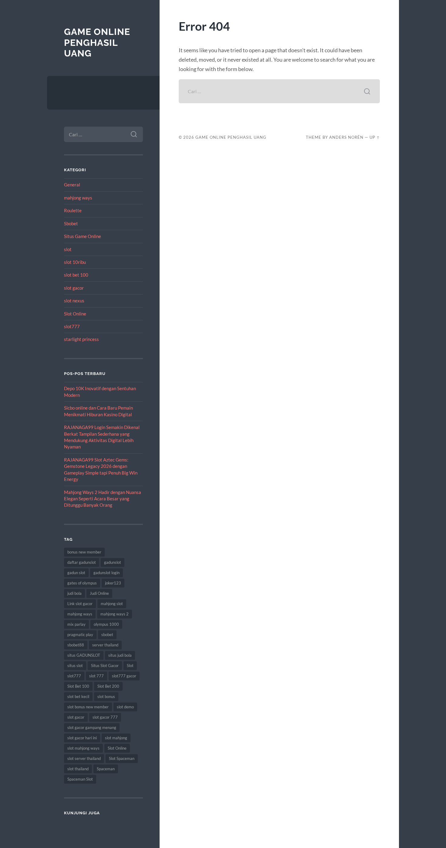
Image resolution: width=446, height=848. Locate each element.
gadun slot (76, 572)
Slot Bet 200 (108, 686)
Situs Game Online (82, 236)
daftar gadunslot (81, 562)
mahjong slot (112, 603)
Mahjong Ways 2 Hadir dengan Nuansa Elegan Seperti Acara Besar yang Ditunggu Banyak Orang (102, 498)
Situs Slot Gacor (105, 665)
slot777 (72, 326)
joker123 (113, 583)
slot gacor (74, 288)
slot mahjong (116, 737)
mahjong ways (78, 197)
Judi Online (99, 593)
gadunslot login (106, 572)
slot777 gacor (124, 675)
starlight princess (81, 339)
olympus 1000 (106, 624)
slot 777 (96, 675)
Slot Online (75, 313)
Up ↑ (375, 137)
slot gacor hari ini (82, 737)
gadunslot (112, 562)
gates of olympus (82, 583)
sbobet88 (75, 644)
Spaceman (106, 768)
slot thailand (78, 768)
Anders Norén (346, 137)
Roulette (73, 210)
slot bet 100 (76, 275)
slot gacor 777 (105, 717)
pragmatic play (80, 634)
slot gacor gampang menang (91, 727)
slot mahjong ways (83, 748)
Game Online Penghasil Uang (97, 42)
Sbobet (71, 223)
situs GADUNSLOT (83, 655)
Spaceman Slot (80, 779)
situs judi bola (120, 655)
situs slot (75, 665)
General (72, 184)
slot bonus (106, 696)
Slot (130, 665)
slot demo (125, 706)
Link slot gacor (80, 603)
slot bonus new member (88, 706)
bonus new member (84, 552)
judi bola (74, 593)
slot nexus (74, 300)
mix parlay (76, 624)
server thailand (105, 644)
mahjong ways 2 (114, 613)
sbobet (107, 634)
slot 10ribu (75, 262)
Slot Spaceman (121, 758)
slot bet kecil (78, 696)
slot (68, 249)
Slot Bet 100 (78, 686)
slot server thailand (84, 758)
